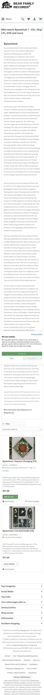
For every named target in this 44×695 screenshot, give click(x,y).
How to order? (32, 668)
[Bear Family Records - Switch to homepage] (6, 5)
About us (36, 660)
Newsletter (33, 664)
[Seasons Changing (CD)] (22, 448)
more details (9, 564)
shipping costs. (25, 630)
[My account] (34, 19)
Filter (7, 424)
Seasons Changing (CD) (20, 461)
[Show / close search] (22, 19)
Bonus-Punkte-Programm (11, 660)
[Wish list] (28, 19)
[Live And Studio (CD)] (22, 518)
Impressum (32, 673)
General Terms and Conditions (16, 664)
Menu (9, 19)
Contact (7, 656)
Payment (27, 660)
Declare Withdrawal (22, 677)
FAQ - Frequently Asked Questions (25, 656)
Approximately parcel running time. (25, 645)
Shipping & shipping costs (14, 668)
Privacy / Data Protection (16, 673)
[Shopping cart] (40, 19)
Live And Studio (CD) (18, 530)
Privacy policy (36, 334)
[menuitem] (6, 19)
